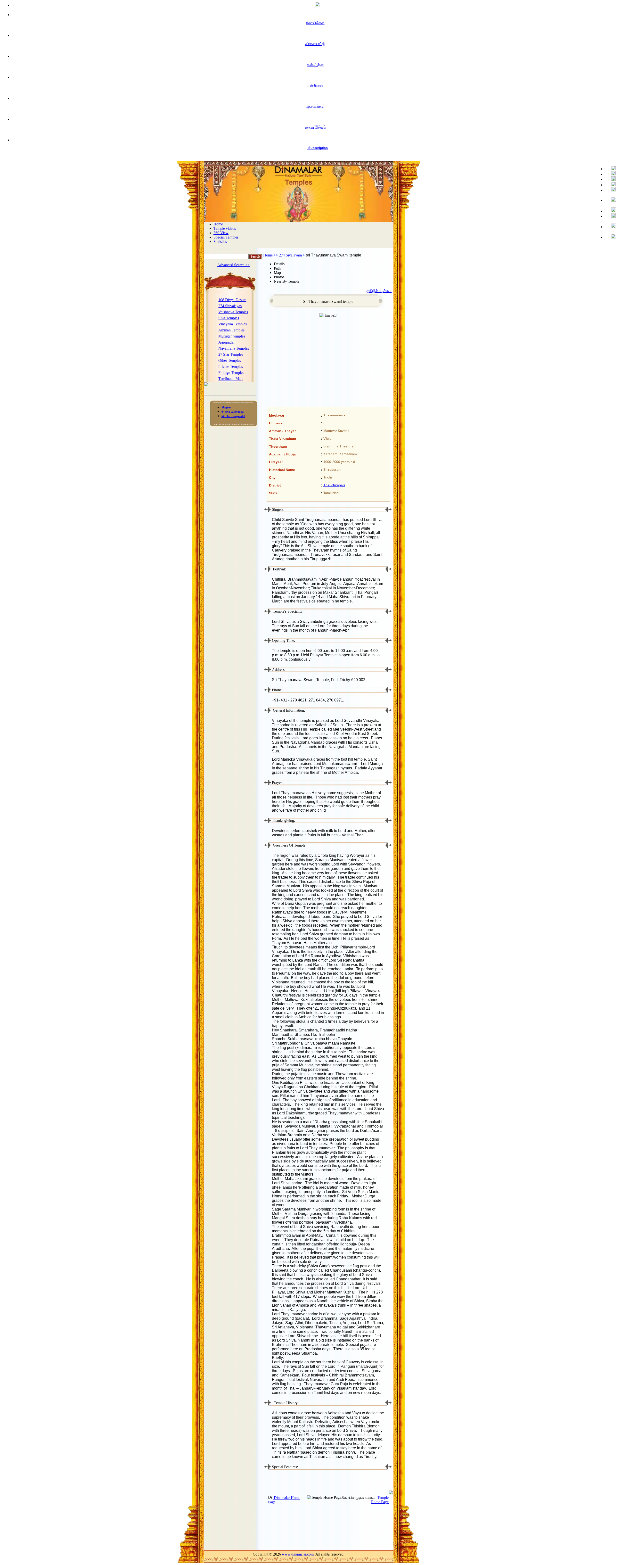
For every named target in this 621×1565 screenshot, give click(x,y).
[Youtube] (611, 179)
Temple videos (224, 228)
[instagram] (611, 199)
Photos (279, 277)
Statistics (220, 241)
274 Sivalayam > (292, 255)
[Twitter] (611, 173)
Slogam (226, 407)
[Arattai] (611, 236)
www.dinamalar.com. (298, 1554)
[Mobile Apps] (611, 216)
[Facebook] (611, 168)
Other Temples (229, 360)
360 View (221, 233)
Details (279, 264)
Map (277, 273)
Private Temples (230, 366)
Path (277, 268)
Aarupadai (226, 342)
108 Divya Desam (232, 300)
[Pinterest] (611, 189)
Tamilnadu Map (230, 379)
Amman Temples (231, 330)
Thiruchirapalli (334, 485)
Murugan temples (231, 336)
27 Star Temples (230, 354)
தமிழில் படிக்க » (379, 291)
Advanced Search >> (233, 265)
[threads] (611, 226)
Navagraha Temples (233, 348)
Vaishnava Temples (233, 312)
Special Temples (225, 237)
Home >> (271, 255)
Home (218, 224)
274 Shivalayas (230, 306)
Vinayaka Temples (232, 324)
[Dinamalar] (315, 4)
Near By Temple (286, 281)
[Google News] (611, 210)
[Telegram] (611, 184)
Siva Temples (228, 318)
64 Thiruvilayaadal (233, 416)
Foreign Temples (231, 373)
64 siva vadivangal (232, 411)
